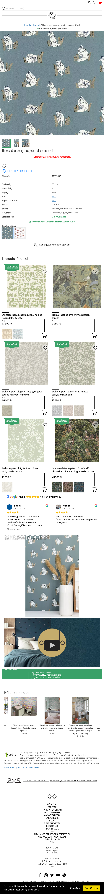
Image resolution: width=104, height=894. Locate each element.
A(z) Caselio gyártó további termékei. (21, 767)
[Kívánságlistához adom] (4, 166)
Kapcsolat (52, 826)
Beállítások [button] (33, 890)
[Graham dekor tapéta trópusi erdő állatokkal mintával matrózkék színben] (79, 487)
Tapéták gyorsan (52, 810)
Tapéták (36, 25)
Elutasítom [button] (75, 888)
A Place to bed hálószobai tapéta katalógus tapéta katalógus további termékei (60, 780)
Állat (54, 200)
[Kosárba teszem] (44, 335)
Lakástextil (52, 818)
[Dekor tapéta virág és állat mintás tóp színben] (7, 487)
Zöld (54, 196)
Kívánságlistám (52, 839)
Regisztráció (52, 829)
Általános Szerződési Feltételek (52, 834)
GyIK (52, 842)
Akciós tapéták (52, 815)
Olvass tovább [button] (62, 529)
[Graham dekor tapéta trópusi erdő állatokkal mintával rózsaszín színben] (68, 487)
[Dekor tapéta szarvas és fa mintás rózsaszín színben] (68, 410)
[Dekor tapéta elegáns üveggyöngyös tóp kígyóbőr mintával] (7, 410)
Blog (52, 820)
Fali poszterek (52, 812)
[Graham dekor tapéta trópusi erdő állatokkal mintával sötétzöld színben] (57, 487)
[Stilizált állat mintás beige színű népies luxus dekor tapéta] (7, 334)
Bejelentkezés (52, 823)
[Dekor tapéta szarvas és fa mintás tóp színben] (79, 410)
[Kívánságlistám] (100, 3)
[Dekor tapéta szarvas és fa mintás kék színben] (57, 410)
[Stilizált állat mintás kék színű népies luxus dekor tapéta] (18, 334)
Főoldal (27, 25)
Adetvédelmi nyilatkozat (52, 837)
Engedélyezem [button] (91, 888)
